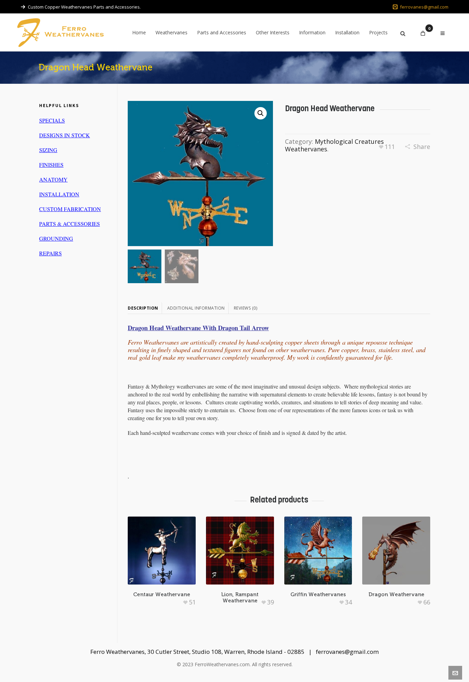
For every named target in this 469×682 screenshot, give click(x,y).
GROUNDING (56, 238)
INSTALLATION (59, 194)
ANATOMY (53, 179)
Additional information (196, 308)
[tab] (145, 308)
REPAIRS (50, 253)
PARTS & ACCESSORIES (69, 223)
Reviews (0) (246, 308)
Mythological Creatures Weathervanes (334, 145)
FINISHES (51, 164)
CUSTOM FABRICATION (70, 208)
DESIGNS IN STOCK (64, 135)
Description (143, 308)
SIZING (48, 149)
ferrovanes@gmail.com (424, 7)
